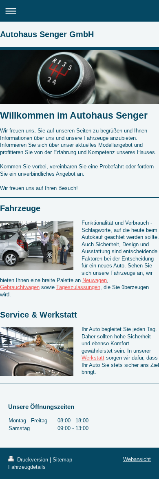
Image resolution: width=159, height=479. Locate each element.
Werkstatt (93, 358)
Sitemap (62, 460)
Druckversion (32, 460)
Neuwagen (94, 280)
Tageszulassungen (78, 287)
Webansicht (137, 459)
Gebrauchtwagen (20, 287)
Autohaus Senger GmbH (47, 34)
